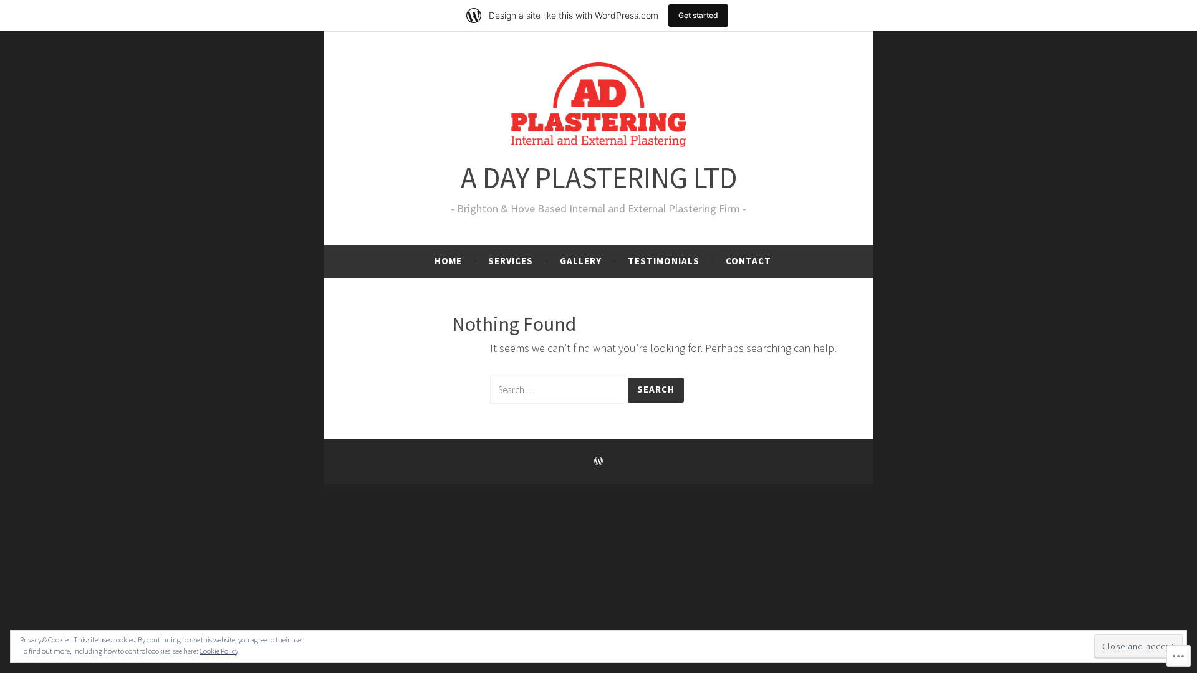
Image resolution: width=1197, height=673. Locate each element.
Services (510, 261)
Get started (698, 15)
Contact (748, 261)
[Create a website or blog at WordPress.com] (598, 461)
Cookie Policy (219, 651)
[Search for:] (559, 389)
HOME (448, 261)
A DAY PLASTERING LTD (599, 178)
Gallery (581, 261)
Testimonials (663, 261)
